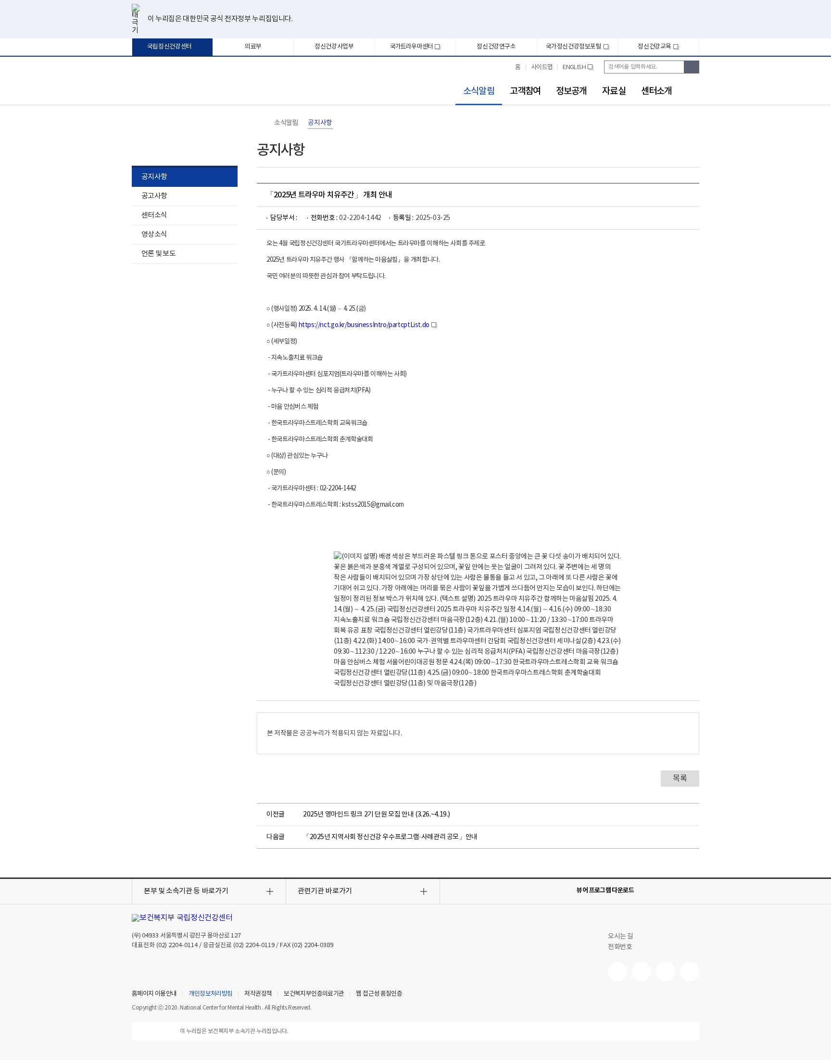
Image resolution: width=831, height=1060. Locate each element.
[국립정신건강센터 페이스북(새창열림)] (641, 971)
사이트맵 (542, 67)
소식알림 (474, 91)
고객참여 (525, 91)
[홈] (261, 123)
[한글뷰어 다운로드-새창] (647, 890)
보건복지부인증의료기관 (314, 994)
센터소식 (154, 215)
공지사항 (154, 177)
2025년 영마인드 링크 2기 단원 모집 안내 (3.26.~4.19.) (376, 814)
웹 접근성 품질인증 (379, 994)
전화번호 (620, 947)
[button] (209, 891)
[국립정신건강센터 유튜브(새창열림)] (617, 971)
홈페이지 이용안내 (154, 994)
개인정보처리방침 (210, 994)
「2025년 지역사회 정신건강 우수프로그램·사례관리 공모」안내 (390, 837)
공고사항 (154, 196)
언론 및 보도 (158, 254)
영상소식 (154, 235)
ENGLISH (578, 71)
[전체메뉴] (693, 90)
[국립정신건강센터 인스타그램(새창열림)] (665, 971)
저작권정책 (258, 994)
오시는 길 (621, 936)
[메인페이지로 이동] (179, 85)
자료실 (613, 91)
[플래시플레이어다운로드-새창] (693, 890)
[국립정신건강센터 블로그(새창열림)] (689, 971)
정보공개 (571, 91)
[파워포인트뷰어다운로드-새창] (662, 890)
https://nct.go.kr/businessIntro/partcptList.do (368, 325)
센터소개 (656, 91)
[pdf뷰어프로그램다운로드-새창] (678, 890)
